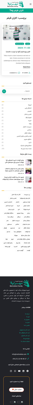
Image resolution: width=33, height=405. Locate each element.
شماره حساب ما (25, 341)
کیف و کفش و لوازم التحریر (16, 136)
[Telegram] (27, 371)
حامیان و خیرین (8, 202)
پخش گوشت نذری (8, 243)
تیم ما (28, 317)
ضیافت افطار (16, 133)
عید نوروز (12, 228)
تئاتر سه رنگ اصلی (16, 195)
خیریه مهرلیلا (27, 209)
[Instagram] (11, 371)
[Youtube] (19, 371)
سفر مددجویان (26, 224)
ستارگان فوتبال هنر (8, 213)
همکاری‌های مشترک (16, 146)
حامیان (17, 202)
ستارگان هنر (27, 217)
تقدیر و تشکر (16, 114)
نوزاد (6, 239)
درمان (28, 213)
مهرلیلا (16, 235)
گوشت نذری (20, 250)
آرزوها (16, 105)
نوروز (12, 239)
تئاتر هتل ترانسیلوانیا (25, 198)
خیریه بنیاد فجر (9, 206)
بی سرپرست (27, 195)
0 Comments (13, 73)
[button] (16, 390)
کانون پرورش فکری (25, 247)
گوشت (28, 250)
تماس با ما (27, 325)
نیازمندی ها (26, 339)
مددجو (8, 232)
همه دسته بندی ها (19, 43)
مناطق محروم (16, 139)
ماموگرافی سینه (17, 232)
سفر (8, 221)
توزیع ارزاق (16, 117)
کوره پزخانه (7, 247)
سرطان (18, 217)
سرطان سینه (11, 217)
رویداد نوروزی (20, 213)
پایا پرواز (18, 243)
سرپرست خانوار (16, 127)
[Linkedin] (23, 371)
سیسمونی (9, 224)
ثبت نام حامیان (25, 336)
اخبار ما (28, 323)
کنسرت (15, 247)
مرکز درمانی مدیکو (25, 235)
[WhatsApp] (15, 371)
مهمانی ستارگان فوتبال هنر (23, 239)
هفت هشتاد (27, 243)
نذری (16, 142)
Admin (26, 73)
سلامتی (16, 130)
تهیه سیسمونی (26, 202)
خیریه (16, 121)
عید (19, 228)
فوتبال (5, 228)
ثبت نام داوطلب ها (24, 333)
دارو (19, 209)
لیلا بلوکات (27, 232)
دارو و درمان (11, 209)
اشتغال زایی (16, 108)
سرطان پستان (26, 221)
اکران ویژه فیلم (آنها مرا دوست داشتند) (18, 52)
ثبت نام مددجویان (25, 330)
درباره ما (27, 314)
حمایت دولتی (27, 206)
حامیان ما (27, 320)
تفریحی (27, 43)
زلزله (16, 124)
